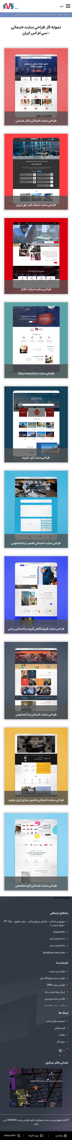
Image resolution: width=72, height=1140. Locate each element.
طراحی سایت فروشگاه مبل (52, 978)
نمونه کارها (56, 15)
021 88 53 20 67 (57, 939)
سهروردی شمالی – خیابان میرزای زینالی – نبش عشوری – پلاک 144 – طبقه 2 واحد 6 (34, 923)
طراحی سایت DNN (56, 985)
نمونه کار (61, 1042)
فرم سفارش (60, 1028)
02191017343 (59, 932)
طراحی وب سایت (57, 971)
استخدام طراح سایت (55, 1021)
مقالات (62, 1035)
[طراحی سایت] (10, 6)
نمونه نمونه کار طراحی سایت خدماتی (32, 15)
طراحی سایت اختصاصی (53, 1006)
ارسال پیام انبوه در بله (55, 992)
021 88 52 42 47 (57, 946)
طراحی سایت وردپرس (55, 999)
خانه (65, 15)
